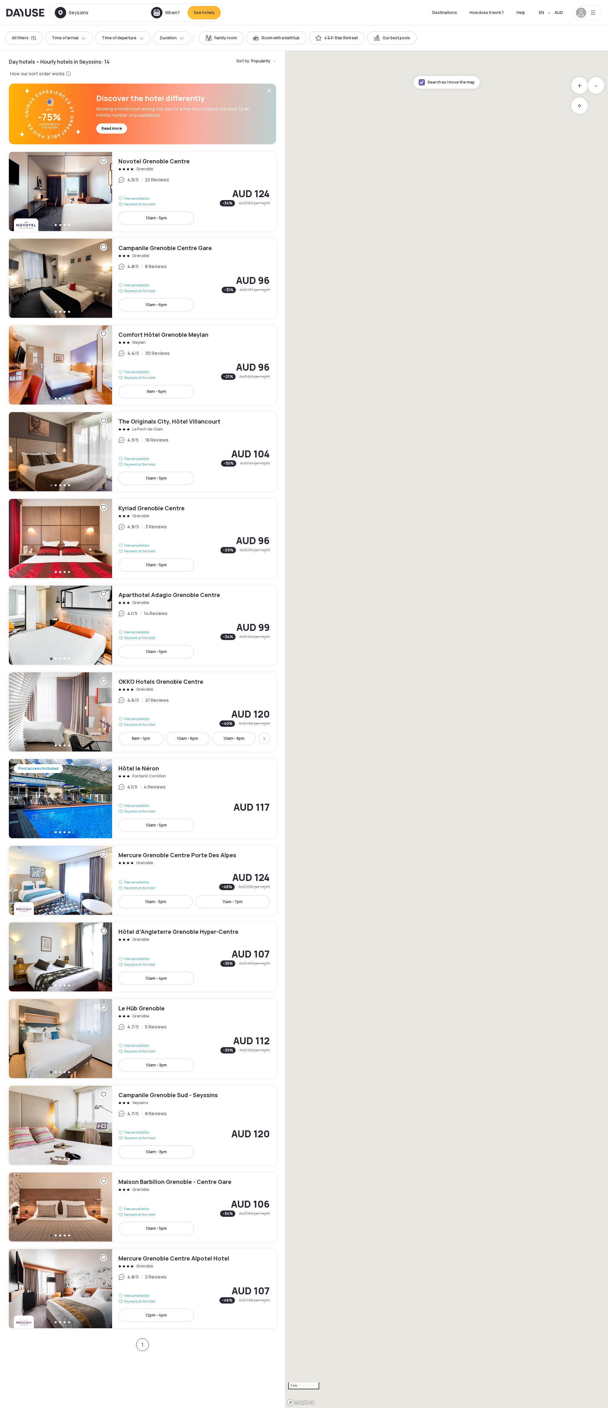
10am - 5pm (156, 218)
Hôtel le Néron (142, 798)
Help (520, 12)
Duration (168, 38)
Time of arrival (65, 38)
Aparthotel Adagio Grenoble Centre (142, 625)
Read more (111, 128)
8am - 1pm (141, 738)
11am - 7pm (233, 901)
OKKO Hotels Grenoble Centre (142, 711)
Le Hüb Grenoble (142, 1038)
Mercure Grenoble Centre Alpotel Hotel (142, 1288)
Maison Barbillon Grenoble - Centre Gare (142, 1206)
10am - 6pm (156, 304)
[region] (446, 729)
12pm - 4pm (156, 1315)
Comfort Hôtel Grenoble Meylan (142, 365)
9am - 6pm (156, 391)
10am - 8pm (234, 738)
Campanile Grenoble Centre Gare (142, 278)
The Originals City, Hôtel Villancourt (142, 451)
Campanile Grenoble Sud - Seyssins (142, 1125)
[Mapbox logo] (301, 1402)
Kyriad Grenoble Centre (142, 538)
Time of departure (119, 38)
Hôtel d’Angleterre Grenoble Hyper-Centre (142, 956)
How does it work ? (487, 12)
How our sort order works (37, 74)
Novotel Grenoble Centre (142, 191)
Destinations (444, 12)
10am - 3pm (156, 1065)
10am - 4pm (156, 978)
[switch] (221, 38)
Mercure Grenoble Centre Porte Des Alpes (142, 880)
